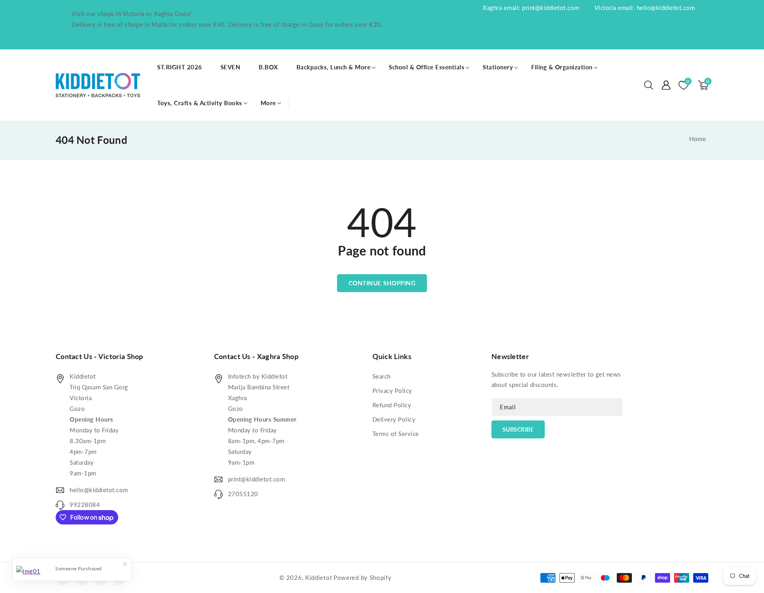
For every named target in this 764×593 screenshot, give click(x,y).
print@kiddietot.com (256, 479)
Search (381, 376)
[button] (648, 85)
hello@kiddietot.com (99, 489)
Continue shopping (382, 283)
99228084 (85, 504)
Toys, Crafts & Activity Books (199, 102)
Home (697, 138)
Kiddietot (318, 577)
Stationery (498, 67)
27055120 (243, 493)
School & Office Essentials (426, 67)
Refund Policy (391, 404)
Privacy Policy (392, 390)
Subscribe (518, 429)
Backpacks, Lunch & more (333, 67)
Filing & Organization (561, 67)
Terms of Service (395, 433)
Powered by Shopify (362, 577)
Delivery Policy (394, 419)
